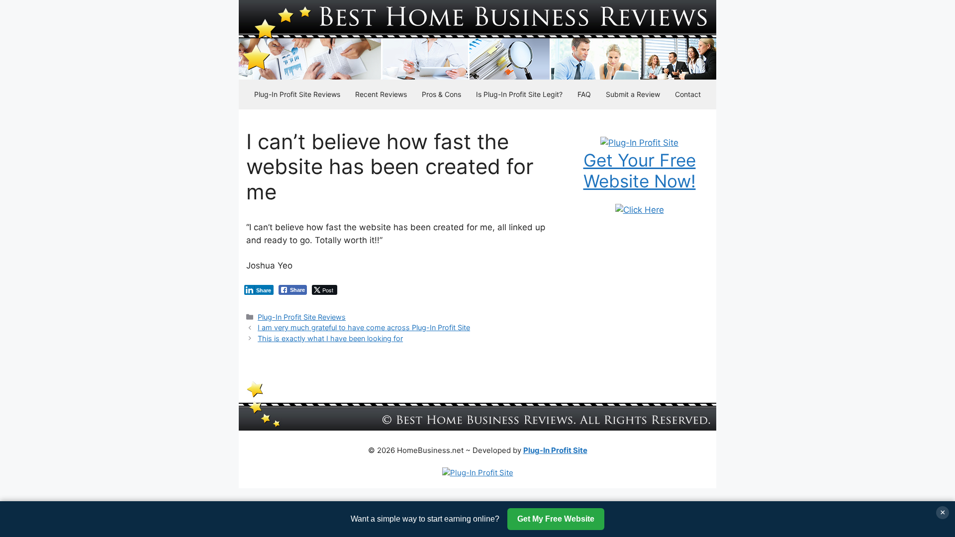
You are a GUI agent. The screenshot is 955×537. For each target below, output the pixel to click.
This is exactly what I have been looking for (330, 338)
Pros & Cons (441, 94)
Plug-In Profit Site (555, 450)
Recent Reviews (381, 94)
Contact (688, 94)
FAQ (584, 94)
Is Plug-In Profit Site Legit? (519, 94)
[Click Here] (639, 210)
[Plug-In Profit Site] (639, 143)
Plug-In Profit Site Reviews (297, 94)
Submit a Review (633, 94)
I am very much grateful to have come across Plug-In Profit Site (364, 327)
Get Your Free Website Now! (639, 170)
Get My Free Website (555, 519)
